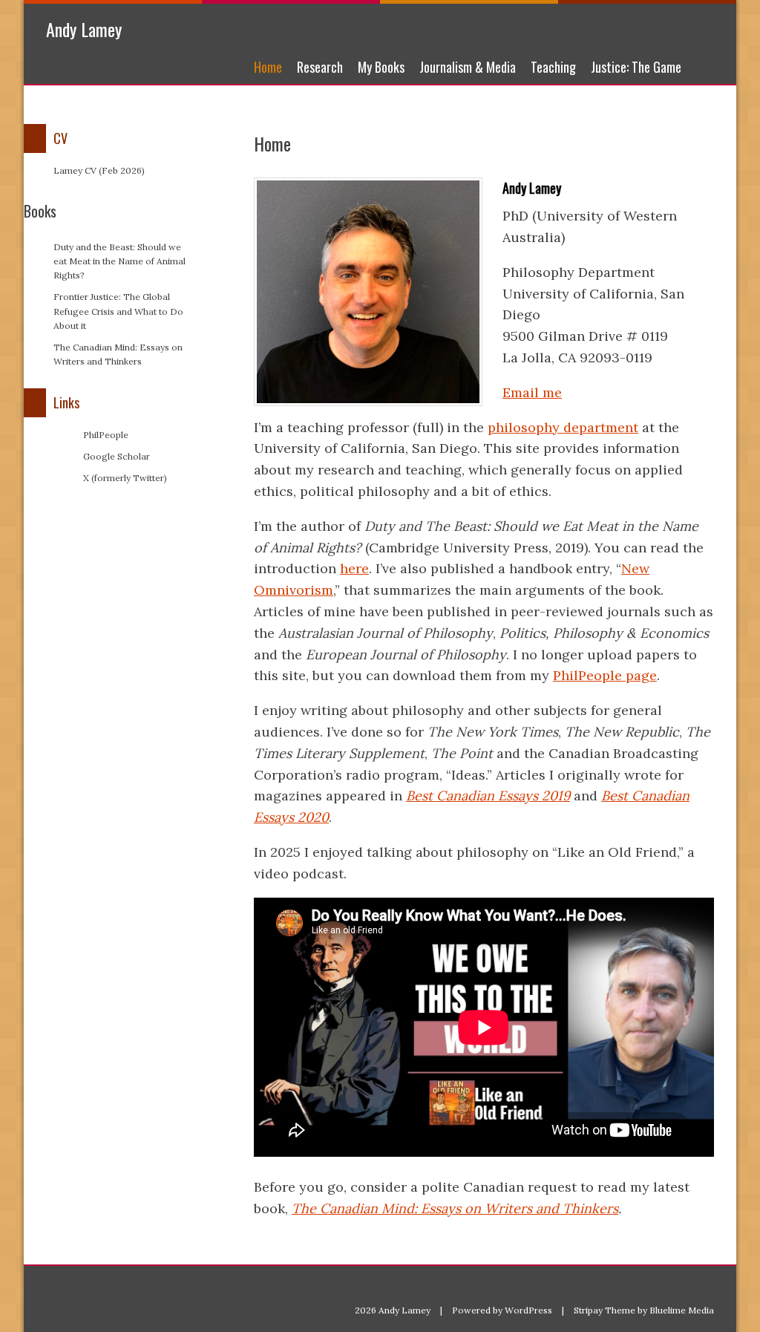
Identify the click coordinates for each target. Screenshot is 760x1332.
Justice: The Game (636, 66)
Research (320, 66)
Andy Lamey (84, 29)
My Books (381, 66)
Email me (532, 392)
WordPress (528, 1310)
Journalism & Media (467, 66)
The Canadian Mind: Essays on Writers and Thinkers (455, 1208)
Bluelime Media (681, 1310)
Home (268, 66)
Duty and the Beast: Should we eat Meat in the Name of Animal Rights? (119, 261)
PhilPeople (105, 434)
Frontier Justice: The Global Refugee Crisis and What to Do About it (118, 310)
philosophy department (563, 427)
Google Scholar (116, 456)
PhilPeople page (605, 675)
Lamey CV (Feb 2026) (99, 170)
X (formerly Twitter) (125, 477)
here (354, 568)
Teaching (553, 66)
